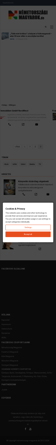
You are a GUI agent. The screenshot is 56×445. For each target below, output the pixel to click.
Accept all (28, 234)
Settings (28, 227)
